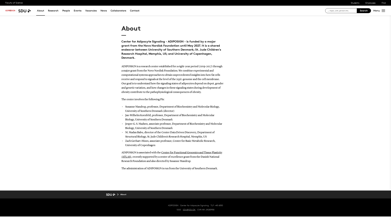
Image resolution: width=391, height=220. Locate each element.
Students (355, 3)
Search (364, 10)
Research (53, 10)
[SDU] (23, 10)
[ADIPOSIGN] (10, 10)
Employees (370, 3)
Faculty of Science (14, 2)
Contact (134, 10)
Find (384, 3)
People (66, 10)
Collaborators (118, 10)
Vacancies (91, 10)
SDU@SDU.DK (189, 209)
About (40, 10)
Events (77, 10)
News (103, 10)
